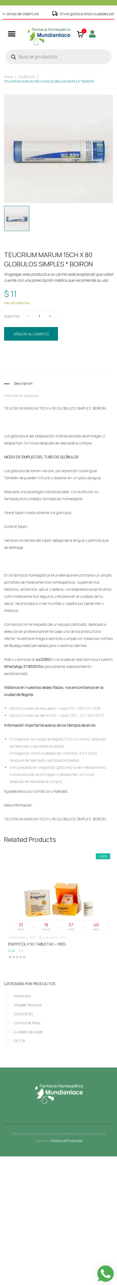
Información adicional (21, 395)
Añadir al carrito (31, 334)
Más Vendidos (14, 937)
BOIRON (35, 362)
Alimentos (22, 995)
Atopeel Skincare (28, 1004)
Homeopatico (56, 352)
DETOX (19, 1040)
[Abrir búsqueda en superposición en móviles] (58, 57)
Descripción (23, 383)
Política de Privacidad (66, 1140)
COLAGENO (23, 1013)
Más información (18, 805)
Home (8, 76)
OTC (29, 937)
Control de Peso (27, 1022)
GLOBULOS (27, 76)
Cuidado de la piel (28, 1031)
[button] (11, 34)
